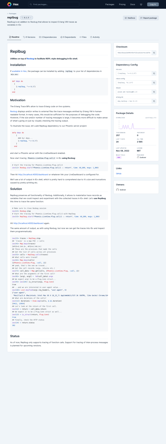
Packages (109, 4)
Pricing (122, 4)
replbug (12, 17)
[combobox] (53, 4)
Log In (153, 4)
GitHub (118, 174)
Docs (132, 4)
